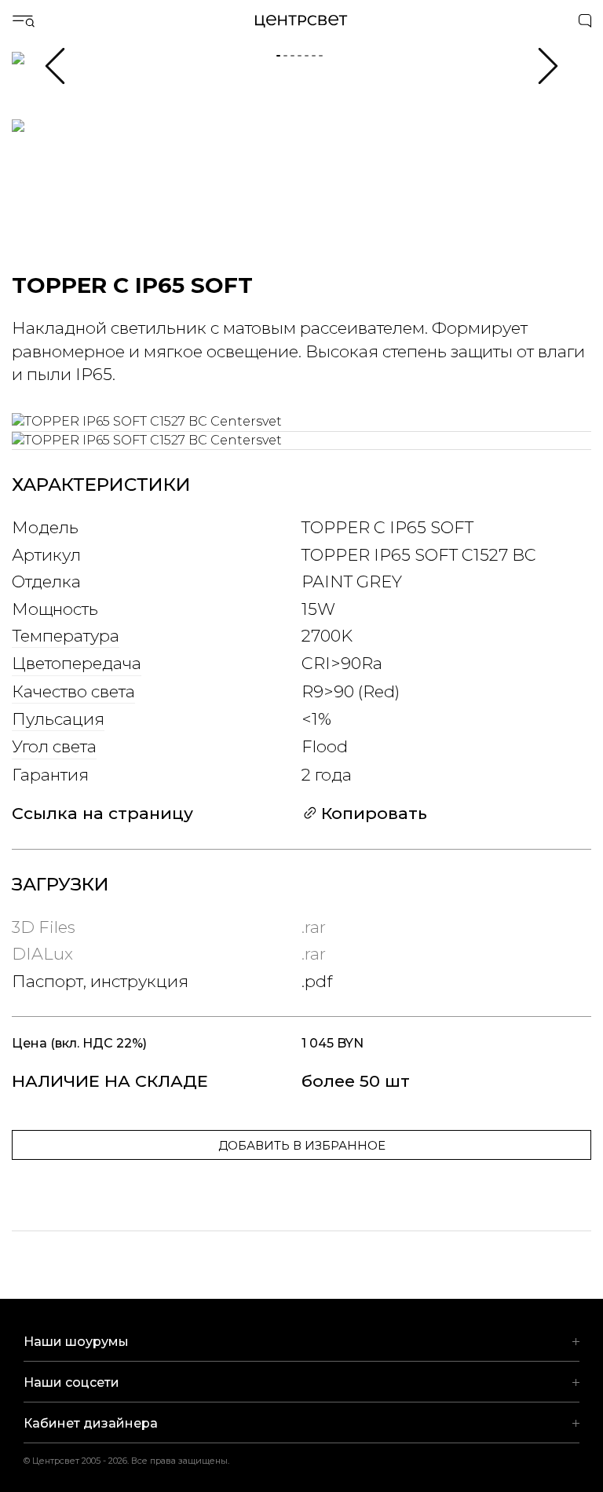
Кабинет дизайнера (91, 1423)
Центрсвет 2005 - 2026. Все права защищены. (136, 1460)
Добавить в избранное (302, 1145)
